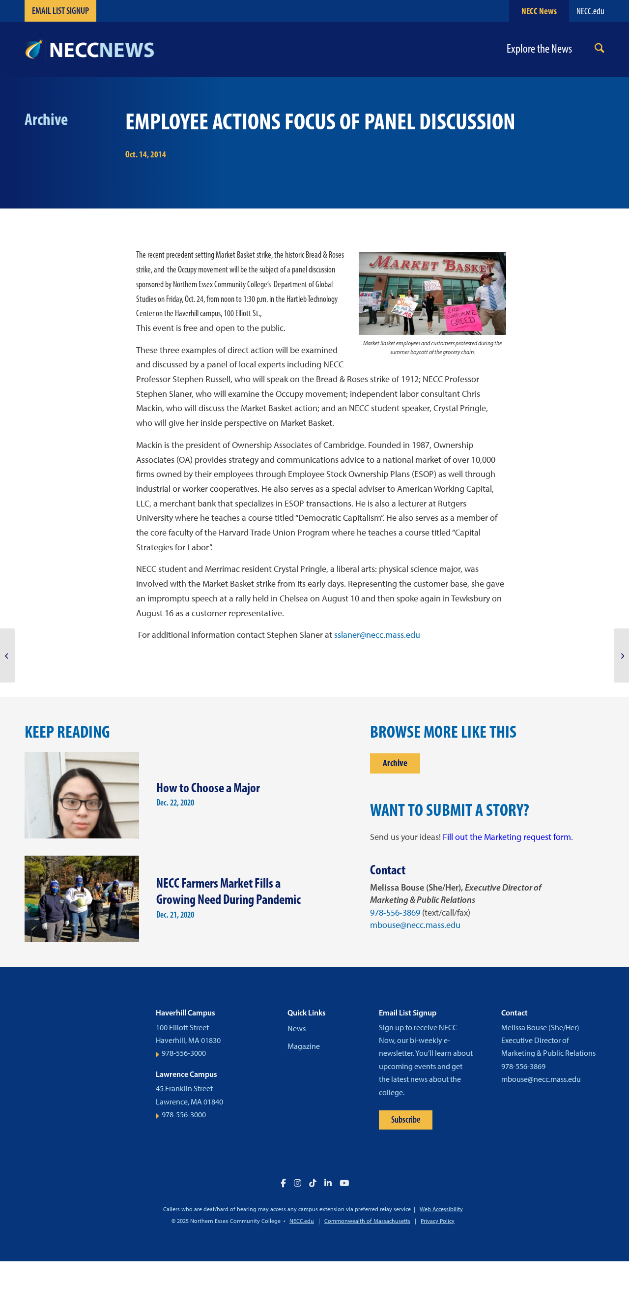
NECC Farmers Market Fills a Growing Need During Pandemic (228, 891)
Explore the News (539, 49)
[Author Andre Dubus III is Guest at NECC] (7, 655)
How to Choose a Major (208, 787)
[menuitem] (599, 50)
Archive (395, 763)
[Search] (599, 50)
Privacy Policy (438, 1221)
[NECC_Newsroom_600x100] (89, 49)
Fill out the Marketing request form (507, 837)
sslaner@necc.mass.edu (377, 634)
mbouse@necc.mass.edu (415, 925)
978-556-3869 (395, 912)
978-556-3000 (184, 1053)
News (296, 1028)
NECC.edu (590, 11)
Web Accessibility (441, 1209)
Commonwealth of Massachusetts (367, 1221)
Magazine (303, 1046)
